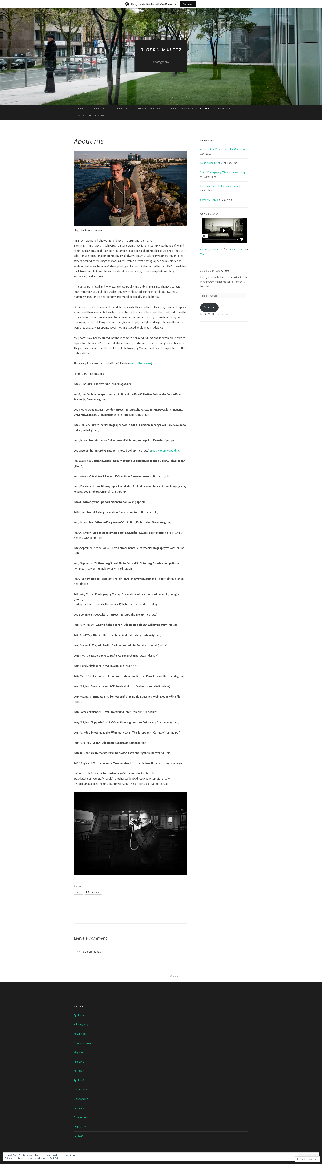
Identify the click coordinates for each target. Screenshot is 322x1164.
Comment (175, 976)
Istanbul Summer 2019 (180, 108)
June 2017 (79, 1108)
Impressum (224, 108)
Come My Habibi (209, 200)
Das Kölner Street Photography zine (219, 186)
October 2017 (81, 1099)
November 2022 (82, 1043)
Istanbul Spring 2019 (148, 108)
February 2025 (81, 1024)
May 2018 (79, 1071)
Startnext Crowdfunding (165, 450)
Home (80, 108)
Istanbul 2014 (98, 108)
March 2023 (80, 1034)
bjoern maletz (161, 50)
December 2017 (82, 1089)
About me (205, 108)
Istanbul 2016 (121, 108)
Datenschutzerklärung (91, 116)
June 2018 (79, 1061)
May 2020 (79, 1052)
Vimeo (203, 254)
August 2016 (80, 1126)
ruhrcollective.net (140, 363)
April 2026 (79, 1015)
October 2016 (81, 1117)
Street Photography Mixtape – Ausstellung (222, 172)
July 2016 (78, 1136)
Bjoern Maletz (237, 249)
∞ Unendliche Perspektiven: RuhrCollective (223, 149)
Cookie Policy (54, 1158)
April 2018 (79, 1080)
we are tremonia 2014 (211, 249)
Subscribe (209, 307)
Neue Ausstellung (209, 163)
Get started (188, 4)
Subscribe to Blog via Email (215, 271)
